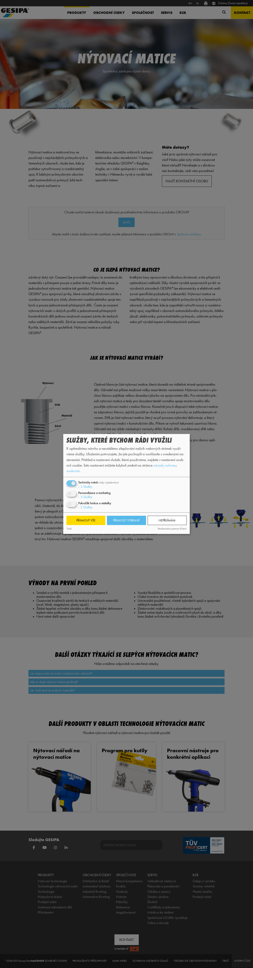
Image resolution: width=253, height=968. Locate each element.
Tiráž (69, 528)
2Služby (85, 507)
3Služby (85, 487)
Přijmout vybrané (126, 520)
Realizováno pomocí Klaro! (172, 528)
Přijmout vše (85, 520)
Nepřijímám (167, 520)
